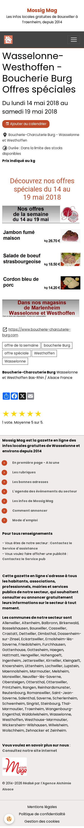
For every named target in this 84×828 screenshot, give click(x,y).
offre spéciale (16, 353)
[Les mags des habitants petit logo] (14, 766)
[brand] (9, 39)
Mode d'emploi (25, 520)
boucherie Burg (57, 345)
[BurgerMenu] (73, 39)
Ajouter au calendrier (27, 123)
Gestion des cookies (42, 821)
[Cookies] (9, 819)
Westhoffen (44, 353)
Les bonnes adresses (30, 482)
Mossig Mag (42, 10)
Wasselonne (15, 361)
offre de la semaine (21, 345)
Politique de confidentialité (42, 814)
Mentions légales (42, 806)
